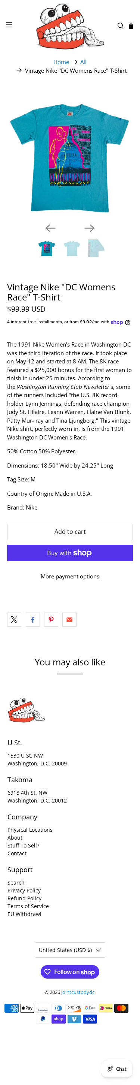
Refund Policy (24, 898)
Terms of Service (28, 906)
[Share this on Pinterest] (51, 620)
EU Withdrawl (24, 914)
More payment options (70, 576)
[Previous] (50, 228)
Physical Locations (30, 829)
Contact (17, 853)
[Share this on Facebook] (33, 620)
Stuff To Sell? (23, 845)
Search (16, 882)
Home (61, 62)
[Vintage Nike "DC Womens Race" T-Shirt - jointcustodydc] (70, 154)
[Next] (89, 228)
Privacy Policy (24, 890)
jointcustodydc (77, 992)
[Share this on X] (14, 620)
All (83, 62)
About (14, 837)
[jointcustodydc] (70, 26)
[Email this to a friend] (69, 620)
